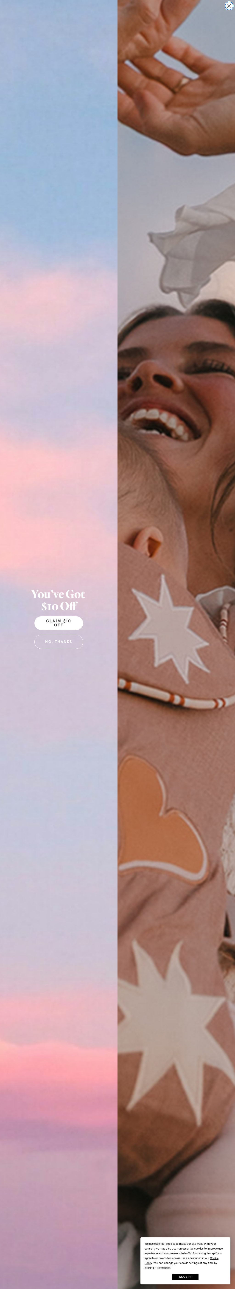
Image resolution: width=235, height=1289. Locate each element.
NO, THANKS (58, 642)
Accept (185, 1276)
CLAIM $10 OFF (58, 623)
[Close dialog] (229, 6)
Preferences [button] (163, 1268)
